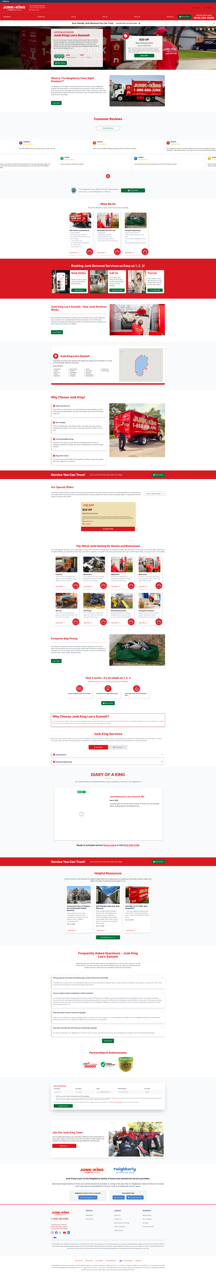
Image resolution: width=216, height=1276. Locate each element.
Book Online (61, 63)
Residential (99, 747)
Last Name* (78, 1088)
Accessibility (99, 1260)
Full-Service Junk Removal (79, 230)
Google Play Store (136, 1197)
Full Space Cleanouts (146, 611)
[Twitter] (205, 29)
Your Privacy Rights (127, 1260)
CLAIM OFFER (108, 529)
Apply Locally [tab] (196, 7)
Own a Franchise (119, 1226)
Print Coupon (87, 524)
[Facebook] (201, 29)
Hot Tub (58, 611)
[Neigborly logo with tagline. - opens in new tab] (125, 1170)
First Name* (57, 1088)
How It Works (57, 332)
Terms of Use (78, 1260)
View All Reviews (108, 128)
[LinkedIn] (213, 29)
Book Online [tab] (185, 17)
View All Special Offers (153, 493)
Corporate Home (148, 1226)
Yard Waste (87, 611)
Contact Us (118, 1219)
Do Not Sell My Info (110, 1260)
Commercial (118, 747)
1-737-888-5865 (155, 290)
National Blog (147, 1215)
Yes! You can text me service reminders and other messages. (72, 1096)
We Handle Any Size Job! (106, 230)
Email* (98, 1088)
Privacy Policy (75, 1099)
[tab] (7, 16)
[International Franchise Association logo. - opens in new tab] (54, 1238)
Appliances (115, 574)
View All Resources (107, 937)
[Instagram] (197, 29)
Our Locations (147, 1219)
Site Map (145, 1223)
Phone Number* (122, 1088)
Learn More (56, 103)
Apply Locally (118, 1230)
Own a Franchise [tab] (208, 7)
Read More (63, 1146)
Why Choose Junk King (121, 1223)
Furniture (59, 574)
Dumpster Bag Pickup (133, 230)
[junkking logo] (65, 1213)
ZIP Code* (147, 1088)
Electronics (87, 574)
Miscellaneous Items (118, 611)
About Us (117, 1215)
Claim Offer (144, 55)
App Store (120, 1197)
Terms (68, 1099)
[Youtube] (209, 29)
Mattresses (143, 574)
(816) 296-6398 (117, 290)
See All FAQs (108, 1041)
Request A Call (63, 1106)
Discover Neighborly (86, 1197)
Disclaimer (138, 1260)
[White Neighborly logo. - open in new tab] (5, 1)
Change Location (35, 10)
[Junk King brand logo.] (14, 8)
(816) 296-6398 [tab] (204, 16)
